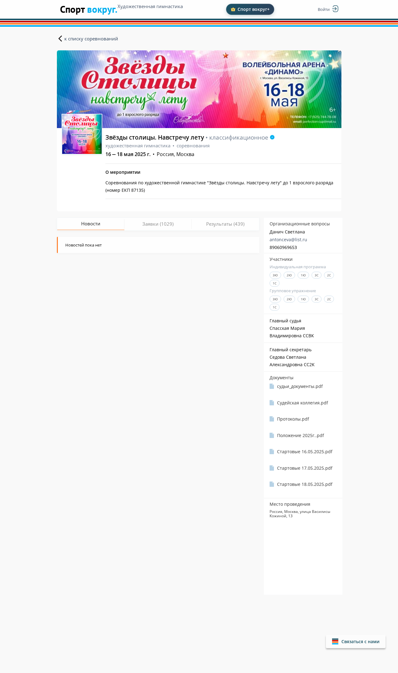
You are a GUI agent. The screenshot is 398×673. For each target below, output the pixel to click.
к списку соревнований (91, 38)
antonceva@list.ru (288, 239)
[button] (356, 641)
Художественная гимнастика (150, 6)
